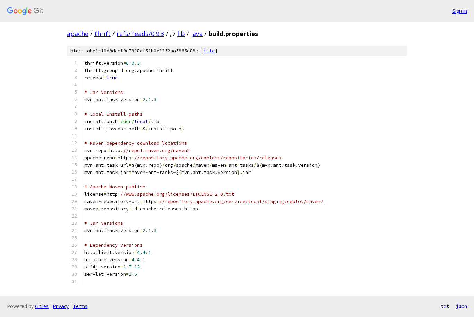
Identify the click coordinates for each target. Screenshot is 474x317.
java (197, 33)
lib (181, 33)
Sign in (459, 11)
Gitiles (42, 306)
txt (445, 306)
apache (77, 33)
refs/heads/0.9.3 (140, 33)
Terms (80, 306)
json (461, 306)
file (209, 51)
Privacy (61, 306)
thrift (102, 33)
